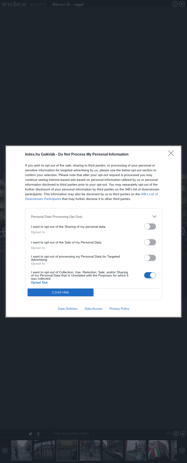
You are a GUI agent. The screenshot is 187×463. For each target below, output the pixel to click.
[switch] (150, 226)
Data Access (93, 308)
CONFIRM (60, 292)
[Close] (172, 154)
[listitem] (93, 216)
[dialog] (93, 231)
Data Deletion (68, 308)
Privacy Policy (119, 308)
